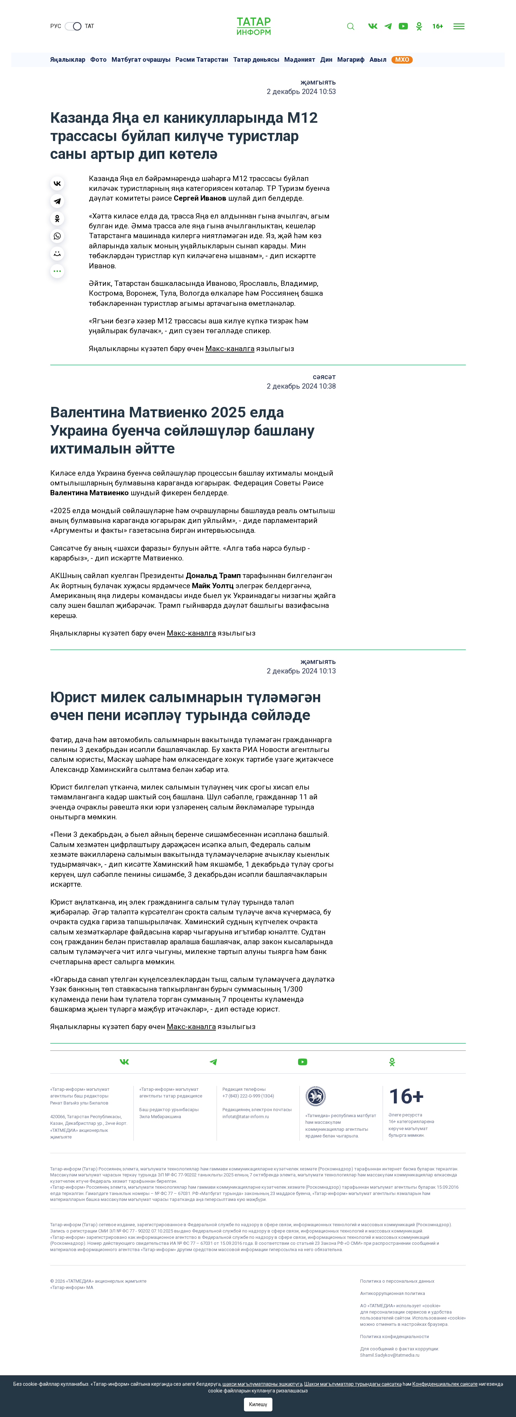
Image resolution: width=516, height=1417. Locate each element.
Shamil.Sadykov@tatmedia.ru (389, 1355)
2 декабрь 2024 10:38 (301, 386)
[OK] (419, 26)
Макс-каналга (229, 348)
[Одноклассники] (57, 218)
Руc (55, 26)
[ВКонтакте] (57, 183)
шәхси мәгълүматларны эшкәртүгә (262, 1384)
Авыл (378, 59)
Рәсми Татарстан (202, 59)
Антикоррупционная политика (392, 1293)
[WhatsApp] (57, 236)
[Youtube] (403, 26)
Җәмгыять (318, 82)
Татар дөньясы (256, 59)
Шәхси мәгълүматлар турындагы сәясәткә (353, 1384)
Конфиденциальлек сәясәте (445, 1384)
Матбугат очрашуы (141, 59)
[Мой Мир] (57, 254)
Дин (326, 59)
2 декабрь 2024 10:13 (301, 671)
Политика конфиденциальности (394, 1336)
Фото (98, 59)
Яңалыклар (67, 59)
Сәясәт (324, 376)
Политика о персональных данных (397, 1281)
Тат (89, 26)
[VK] (373, 26)
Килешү (258, 1404)
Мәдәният (299, 59)
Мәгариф (351, 59)
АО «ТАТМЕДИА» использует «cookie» (400, 1305)
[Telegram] (388, 26)
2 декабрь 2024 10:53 (301, 91)
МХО (402, 59)
